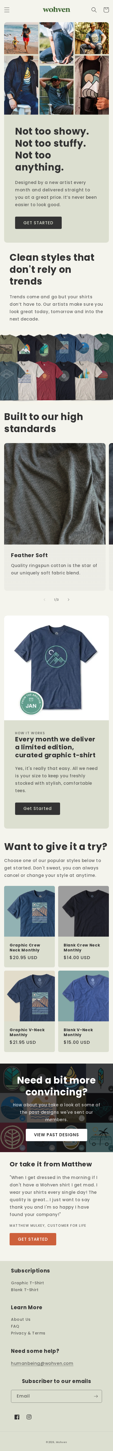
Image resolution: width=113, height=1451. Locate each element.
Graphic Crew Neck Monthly (25, 948)
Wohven (61, 1442)
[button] (7, 10)
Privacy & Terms (28, 1333)
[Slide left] (44, 600)
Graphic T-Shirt (27, 1283)
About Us (21, 1319)
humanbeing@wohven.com (42, 1363)
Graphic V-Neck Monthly (27, 1032)
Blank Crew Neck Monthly (82, 948)
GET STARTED (38, 223)
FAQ (15, 1326)
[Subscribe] (96, 1396)
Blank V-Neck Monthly (78, 1032)
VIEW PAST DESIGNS (56, 1135)
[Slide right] (69, 600)
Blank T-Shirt (25, 1290)
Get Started (37, 808)
